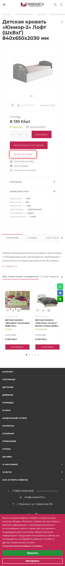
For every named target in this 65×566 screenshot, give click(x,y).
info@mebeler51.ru (34, 497)
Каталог (7, 371)
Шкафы (7, 456)
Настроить (32, 560)
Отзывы (32, 238)
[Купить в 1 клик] (18, 310)
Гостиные (8, 379)
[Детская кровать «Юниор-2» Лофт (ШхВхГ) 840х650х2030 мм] (32, 70)
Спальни (8, 433)
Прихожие (9, 441)
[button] (26, 355)
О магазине (10, 464)
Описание (12, 238)
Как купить (53, 238)
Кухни (6, 410)
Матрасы (8, 426)
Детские (7, 387)
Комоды (8, 402)
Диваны (7, 395)
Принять (32, 553)
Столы (6, 449)
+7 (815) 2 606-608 (22, 491)
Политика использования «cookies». (22, 546)
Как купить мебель (15, 480)
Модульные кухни (14, 418)
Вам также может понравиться (20, 276)
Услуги (7, 472)
